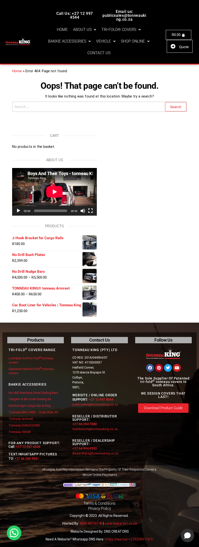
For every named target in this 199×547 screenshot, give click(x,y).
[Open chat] (187, 535)
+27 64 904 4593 (84, 448)
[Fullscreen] (90, 210)
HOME (62, 29)
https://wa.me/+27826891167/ (129, 539)
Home (17, 71)
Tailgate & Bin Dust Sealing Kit (29, 399)
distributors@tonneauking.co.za (95, 429)
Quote (184, 47)
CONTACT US (98, 53)
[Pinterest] (159, 368)
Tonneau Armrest (20, 419)
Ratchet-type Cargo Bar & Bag (29, 405)
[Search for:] (99, 107)
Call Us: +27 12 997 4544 (74, 15)
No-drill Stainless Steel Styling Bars (33, 393)
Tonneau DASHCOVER (24, 425)
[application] (54, 192)
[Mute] (82, 210)
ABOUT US (82, 29)
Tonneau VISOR (19, 432)
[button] (84, 29)
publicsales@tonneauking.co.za (95, 404)
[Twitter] (168, 368)
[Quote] (173, 46)
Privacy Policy (99, 508)
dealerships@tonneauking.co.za (95, 453)
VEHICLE (103, 41)
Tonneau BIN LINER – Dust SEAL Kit (33, 412)
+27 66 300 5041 (27, 458)
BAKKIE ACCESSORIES (67, 41)
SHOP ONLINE (133, 41)
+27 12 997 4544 (28, 447)
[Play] (18, 210)
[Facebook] (150, 368)
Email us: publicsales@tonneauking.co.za (124, 15)
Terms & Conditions (99, 503)
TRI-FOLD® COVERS (118, 29)
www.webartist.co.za (120, 523)
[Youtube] (177, 368)
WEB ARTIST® (91, 523)
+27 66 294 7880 (84, 424)
